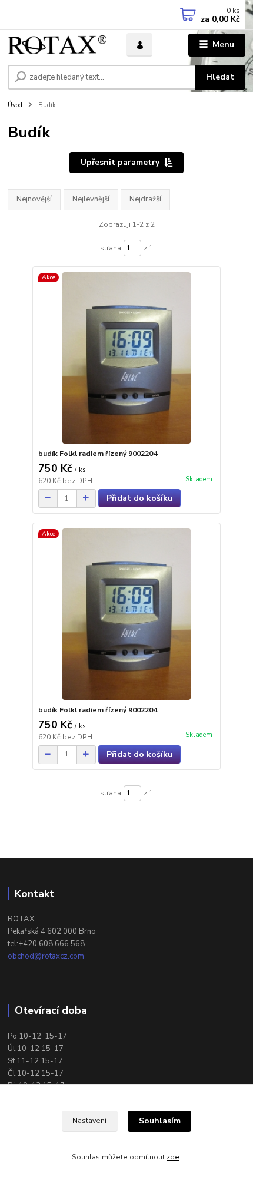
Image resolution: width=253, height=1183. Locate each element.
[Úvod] (57, 45)
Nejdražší (145, 199)
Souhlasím (160, 1120)
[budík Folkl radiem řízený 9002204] (126, 358)
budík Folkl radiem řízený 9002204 (97, 453)
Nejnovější (34, 199)
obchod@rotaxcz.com (46, 956)
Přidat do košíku (139, 498)
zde (173, 1157)
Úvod (15, 105)
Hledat (220, 76)
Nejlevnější (90, 199)
